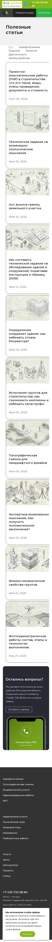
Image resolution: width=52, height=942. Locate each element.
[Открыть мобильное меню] (5, 3)
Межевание (10, 833)
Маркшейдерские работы (18, 795)
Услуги (7, 854)
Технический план (14, 822)
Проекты (8, 870)
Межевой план (12, 827)
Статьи (7, 876)
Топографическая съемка (18, 784)
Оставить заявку (19, 709)
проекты (44, 13)
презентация (25, 13)
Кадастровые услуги (15, 816)
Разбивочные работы (15, 838)
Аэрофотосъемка (13, 779)
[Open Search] (30, 4)
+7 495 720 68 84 (15, 892)
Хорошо (27, 934)
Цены (6, 859)
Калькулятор (10, 865)
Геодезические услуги (16, 790)
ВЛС (5, 800)
